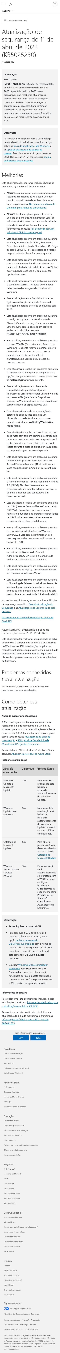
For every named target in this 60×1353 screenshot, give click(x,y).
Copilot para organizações (13, 1053)
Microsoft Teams (10, 1203)
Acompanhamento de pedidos (15, 1106)
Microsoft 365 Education (13, 1135)
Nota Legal (24, 1325)
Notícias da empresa (11, 1275)
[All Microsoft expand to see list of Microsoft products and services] (4, 4)
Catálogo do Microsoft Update (46, 856)
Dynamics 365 (9, 1183)
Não (38, 1037)
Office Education (10, 1140)
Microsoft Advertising (12, 1193)
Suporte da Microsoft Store (14, 1097)
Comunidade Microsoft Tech (14, 1232)
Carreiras (7, 1265)
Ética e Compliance (11, 1325)
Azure (6, 1179)
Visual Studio (9, 1251)
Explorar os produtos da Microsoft (16, 1068)
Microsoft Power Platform (13, 1241)
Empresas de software (12, 1246)
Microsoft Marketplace (12, 1237)
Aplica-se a (9, 61)
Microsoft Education (11, 1120)
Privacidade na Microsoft (13, 1280)
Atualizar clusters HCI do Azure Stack (30, 753)
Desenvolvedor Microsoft (13, 1217)
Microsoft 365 (9, 1063)
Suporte (6, 10)
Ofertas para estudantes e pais (15, 1150)
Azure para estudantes (12, 1155)
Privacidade (35, 1320)
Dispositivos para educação (14, 1125)
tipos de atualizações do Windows (32, 145)
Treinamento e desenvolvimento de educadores (21, 1145)
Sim (21, 1037)
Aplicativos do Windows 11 (14, 1073)
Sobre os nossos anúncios (13, 1329)
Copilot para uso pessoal (13, 1058)
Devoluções (8, 1102)
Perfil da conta (9, 1087)
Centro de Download (11, 1092)
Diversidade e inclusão (12, 1290)
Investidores (8, 1285)
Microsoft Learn (9, 1222)
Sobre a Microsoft (10, 1270)
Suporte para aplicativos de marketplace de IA (21, 1227)
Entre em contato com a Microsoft (16, 1320)
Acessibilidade (9, 1295)
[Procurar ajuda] (10, 4)
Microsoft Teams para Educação (16, 1130)
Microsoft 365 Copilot (12, 1198)
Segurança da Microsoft (12, 1174)
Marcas (33, 1325)
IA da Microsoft (9, 1169)
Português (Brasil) (14, 1303)
